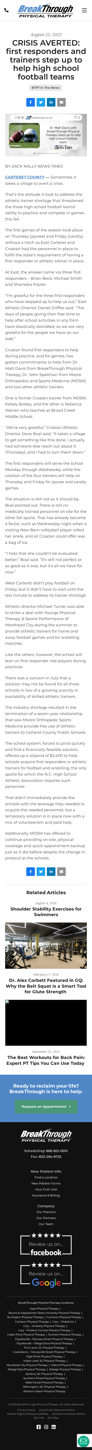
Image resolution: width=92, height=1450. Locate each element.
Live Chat (83, 1441)
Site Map (52, 1417)
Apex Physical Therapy (44, 1308)
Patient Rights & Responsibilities (27, 1413)
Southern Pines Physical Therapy (44, 1378)
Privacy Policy (26, 1410)
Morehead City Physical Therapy (27, 1365)
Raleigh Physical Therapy (65, 1369)
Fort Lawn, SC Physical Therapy (44, 1347)
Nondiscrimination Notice (68, 1413)
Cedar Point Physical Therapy (26, 1334)
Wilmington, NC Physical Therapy (44, 1386)
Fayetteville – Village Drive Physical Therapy (44, 1343)
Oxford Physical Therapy (66, 1365)
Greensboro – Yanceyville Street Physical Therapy (44, 1352)
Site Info (39, 1417)
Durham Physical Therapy (65, 1334)
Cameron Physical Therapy (64, 1317)
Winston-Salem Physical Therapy (44, 1391)
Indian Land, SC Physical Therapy (44, 1360)
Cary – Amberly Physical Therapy (44, 1326)
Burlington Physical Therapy (25, 1317)
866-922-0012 (57, 1151)
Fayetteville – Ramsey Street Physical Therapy (44, 1339)
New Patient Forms (46, 1183)
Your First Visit (46, 1189)
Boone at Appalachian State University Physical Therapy (44, 1312)
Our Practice (46, 1212)
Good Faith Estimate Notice (57, 1410)
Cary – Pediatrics (63, 1321)
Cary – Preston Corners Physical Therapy (44, 1330)
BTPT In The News (45, 88)
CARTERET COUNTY (25, 177)
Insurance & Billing (46, 1195)
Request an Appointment (44, 1107)
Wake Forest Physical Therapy (44, 1382)
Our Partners (46, 1218)
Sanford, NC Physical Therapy (44, 1373)
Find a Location (46, 1177)
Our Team (46, 1224)
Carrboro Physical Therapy (32, 1321)
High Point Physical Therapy (44, 1356)
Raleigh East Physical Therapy (27, 1369)
